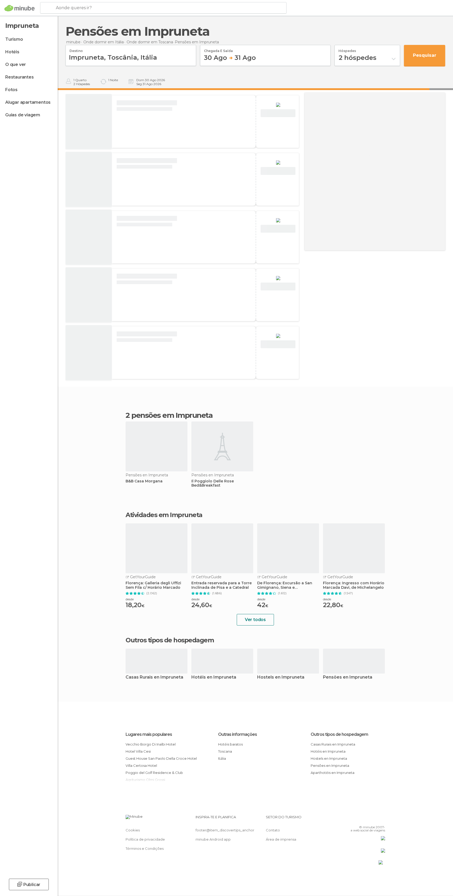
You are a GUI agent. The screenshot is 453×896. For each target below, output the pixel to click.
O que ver (15, 64)
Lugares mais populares (149, 734)
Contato (273, 830)
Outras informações (237, 734)
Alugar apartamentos (28, 102)
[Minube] (19, 8)
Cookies (133, 830)
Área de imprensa (281, 839)
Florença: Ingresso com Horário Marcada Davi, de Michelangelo (353, 585)
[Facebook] (355, 819)
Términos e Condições (145, 848)
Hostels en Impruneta (280, 677)
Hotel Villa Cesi (138, 751)
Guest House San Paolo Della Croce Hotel (161, 758)
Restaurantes (19, 77)
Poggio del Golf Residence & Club (154, 772)
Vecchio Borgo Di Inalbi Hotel (151, 744)
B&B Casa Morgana (144, 481)
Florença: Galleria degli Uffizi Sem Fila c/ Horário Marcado (153, 585)
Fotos (11, 89)
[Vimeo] (372, 819)
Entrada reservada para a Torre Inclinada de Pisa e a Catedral (221, 585)
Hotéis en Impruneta (213, 677)
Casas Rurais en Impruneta (154, 677)
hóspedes (360, 57)
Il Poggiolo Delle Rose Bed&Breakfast (212, 483)
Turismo (14, 39)
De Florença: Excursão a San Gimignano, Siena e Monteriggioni (284, 585)
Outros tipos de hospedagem (339, 734)
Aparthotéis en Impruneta (332, 772)
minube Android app (213, 839)
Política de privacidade (145, 839)
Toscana (225, 751)
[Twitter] (364, 819)
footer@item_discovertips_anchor (225, 830)
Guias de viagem (22, 114)
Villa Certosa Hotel (141, 765)
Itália (222, 758)
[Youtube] (381, 819)
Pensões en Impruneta (347, 677)
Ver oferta (278, 113)
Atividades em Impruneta (164, 515)
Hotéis (12, 51)
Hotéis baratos (230, 744)
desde (130, 599)
